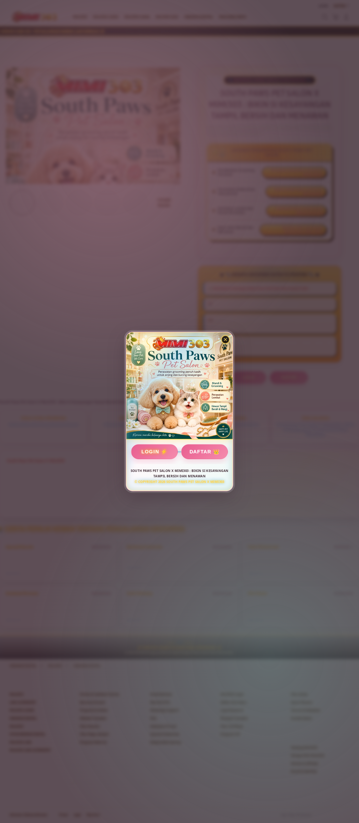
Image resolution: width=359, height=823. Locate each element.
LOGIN (150, 451)
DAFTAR (200, 451)
